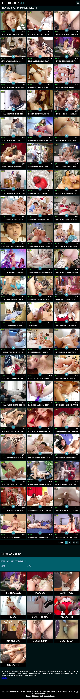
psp (30, 566)
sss (3, 566)
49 (74, 542)
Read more (4, 678)
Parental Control (49, 696)
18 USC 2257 (35, 696)
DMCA (41, 696)
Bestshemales (12, 3)
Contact (28, 696)
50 (77, 542)
